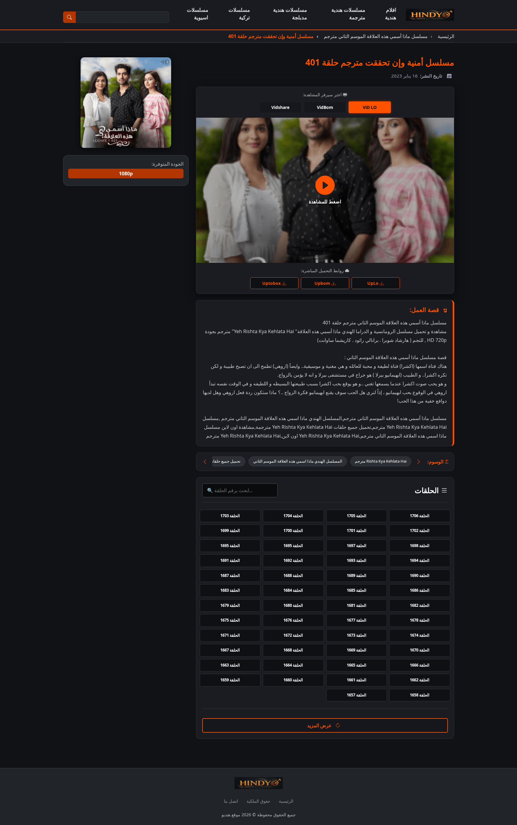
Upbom (322, 283)
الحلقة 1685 (356, 590)
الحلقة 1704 (293, 515)
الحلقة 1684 (293, 590)
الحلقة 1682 (419, 605)
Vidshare (280, 107)
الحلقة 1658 (419, 695)
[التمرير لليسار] (205, 462)
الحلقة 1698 (419, 545)
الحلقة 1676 (293, 620)
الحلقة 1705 (356, 515)
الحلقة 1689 (356, 575)
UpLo (373, 283)
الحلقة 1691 (230, 560)
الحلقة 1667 (230, 650)
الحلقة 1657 (356, 695)
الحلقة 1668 (293, 650)
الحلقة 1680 (293, 605)
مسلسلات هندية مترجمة (348, 13)
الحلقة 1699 (230, 530)
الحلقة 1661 (356, 680)
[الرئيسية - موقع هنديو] (430, 14)
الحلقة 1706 (419, 515)
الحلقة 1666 (419, 665)
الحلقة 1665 (356, 665)
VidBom (325, 107)
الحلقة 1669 (356, 650)
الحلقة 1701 (356, 530)
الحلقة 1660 (293, 680)
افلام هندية (390, 13)
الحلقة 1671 (230, 635)
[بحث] (69, 17)
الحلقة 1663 (230, 665)
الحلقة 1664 (293, 665)
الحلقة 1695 (293, 545)
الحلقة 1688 (293, 575)
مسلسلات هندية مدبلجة (290, 13)
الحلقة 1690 (419, 575)
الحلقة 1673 (356, 635)
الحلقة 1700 (293, 530)
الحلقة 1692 (293, 560)
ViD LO (370, 107)
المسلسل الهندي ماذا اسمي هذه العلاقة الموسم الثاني (297, 461)
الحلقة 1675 (230, 620)
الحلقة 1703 (230, 515)
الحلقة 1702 (419, 530)
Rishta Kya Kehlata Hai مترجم (381, 461)
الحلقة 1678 (419, 620)
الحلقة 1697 (356, 545)
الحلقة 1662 (419, 680)
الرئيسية (286, 801)
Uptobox (272, 283)
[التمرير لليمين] (418, 462)
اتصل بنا (231, 801)
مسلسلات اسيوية (197, 13)
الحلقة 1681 (356, 605)
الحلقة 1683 (230, 590)
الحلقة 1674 (419, 635)
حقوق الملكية (258, 801)
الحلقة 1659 (230, 680)
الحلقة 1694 (419, 560)
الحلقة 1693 (356, 560)
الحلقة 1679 (230, 605)
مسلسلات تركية (239, 13)
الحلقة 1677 (356, 620)
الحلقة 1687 (230, 575)
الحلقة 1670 (419, 650)
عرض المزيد (320, 725)
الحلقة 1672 (293, 635)
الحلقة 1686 (419, 590)
